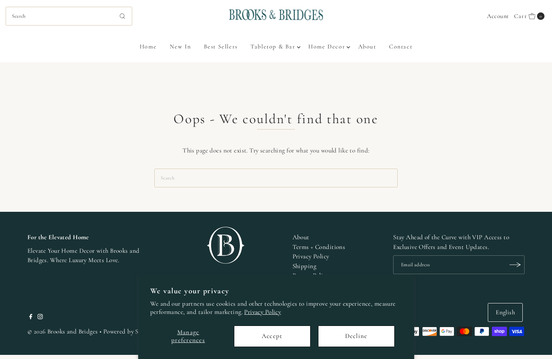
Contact (400, 46)
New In (180, 46)
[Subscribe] (515, 264)
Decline (356, 336)
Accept (272, 336)
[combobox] (69, 16)
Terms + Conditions (319, 247)
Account (497, 16)
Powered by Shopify (129, 331)
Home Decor (326, 46)
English (505, 312)
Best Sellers (221, 46)
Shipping (304, 266)
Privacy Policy (262, 312)
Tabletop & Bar (272, 46)
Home (148, 46)
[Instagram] (40, 317)
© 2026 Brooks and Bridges (62, 331)
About (367, 46)
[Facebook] (30, 317)
